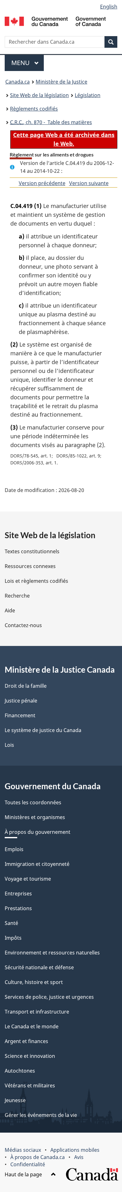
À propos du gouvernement (37, 831)
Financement (20, 715)
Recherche (17, 595)
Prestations (18, 908)
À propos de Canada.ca (37, 1157)
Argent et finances (26, 1041)
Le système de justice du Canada (43, 730)
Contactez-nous (23, 625)
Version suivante (89, 183)
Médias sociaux (23, 1149)
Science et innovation (30, 1056)
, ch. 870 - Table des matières (51, 122)
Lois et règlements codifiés (36, 580)
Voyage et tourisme (28, 878)
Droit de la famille (26, 685)
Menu (27, 62)
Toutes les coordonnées (33, 802)
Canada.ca (17, 81)
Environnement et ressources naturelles (52, 952)
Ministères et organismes (35, 817)
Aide (10, 610)
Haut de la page (24, 1174)
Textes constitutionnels (32, 551)
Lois (9, 744)
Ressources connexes (30, 566)
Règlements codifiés (34, 108)
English (108, 6)
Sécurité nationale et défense (39, 967)
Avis (79, 1157)
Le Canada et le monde (31, 1026)
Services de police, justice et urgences (49, 996)
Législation (87, 95)
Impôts (13, 937)
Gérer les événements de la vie (41, 1115)
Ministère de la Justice (61, 81)
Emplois (14, 849)
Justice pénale (21, 700)
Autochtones (20, 1070)
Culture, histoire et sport (34, 982)
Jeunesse (15, 1100)
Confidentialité (27, 1164)
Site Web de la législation (39, 95)
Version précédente (42, 183)
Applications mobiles (74, 1149)
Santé (11, 923)
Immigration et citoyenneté (37, 864)
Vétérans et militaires (30, 1085)
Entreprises (18, 893)
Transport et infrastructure (37, 1011)
